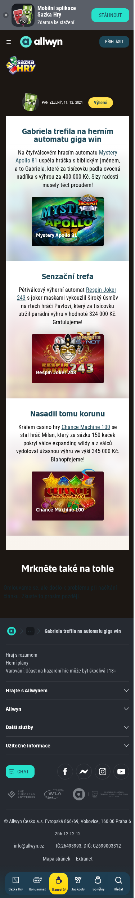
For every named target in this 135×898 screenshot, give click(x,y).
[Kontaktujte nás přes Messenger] (84, 771)
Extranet (84, 859)
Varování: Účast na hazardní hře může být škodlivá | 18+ (61, 671)
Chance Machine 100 (86, 427)
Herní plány (17, 663)
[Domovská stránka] (11, 631)
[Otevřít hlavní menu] (8, 41)
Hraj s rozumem (21, 655)
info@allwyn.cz (29, 846)
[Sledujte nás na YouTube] (121, 771)
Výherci (100, 102)
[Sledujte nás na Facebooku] (65, 771)
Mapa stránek (56, 859)
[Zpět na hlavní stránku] (26, 42)
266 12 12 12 (68, 833)
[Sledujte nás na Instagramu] (103, 771)
